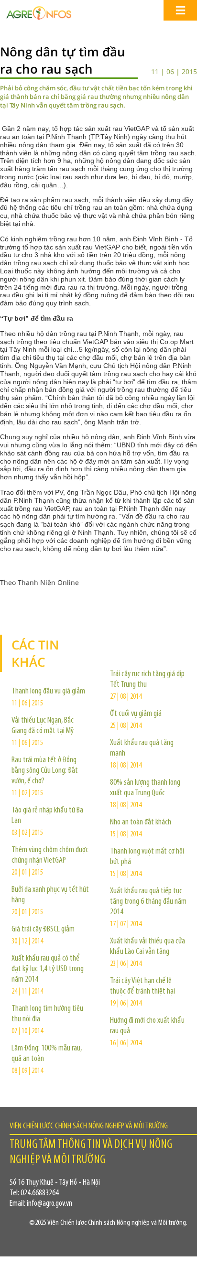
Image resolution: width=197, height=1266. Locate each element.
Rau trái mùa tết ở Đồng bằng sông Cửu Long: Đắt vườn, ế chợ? (44, 771)
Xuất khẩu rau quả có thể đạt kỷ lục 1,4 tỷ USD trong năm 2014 (47, 969)
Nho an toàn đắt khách (140, 822)
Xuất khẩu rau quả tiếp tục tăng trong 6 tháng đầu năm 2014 (148, 902)
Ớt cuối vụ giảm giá (136, 714)
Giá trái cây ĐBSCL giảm (43, 929)
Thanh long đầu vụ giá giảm (48, 691)
